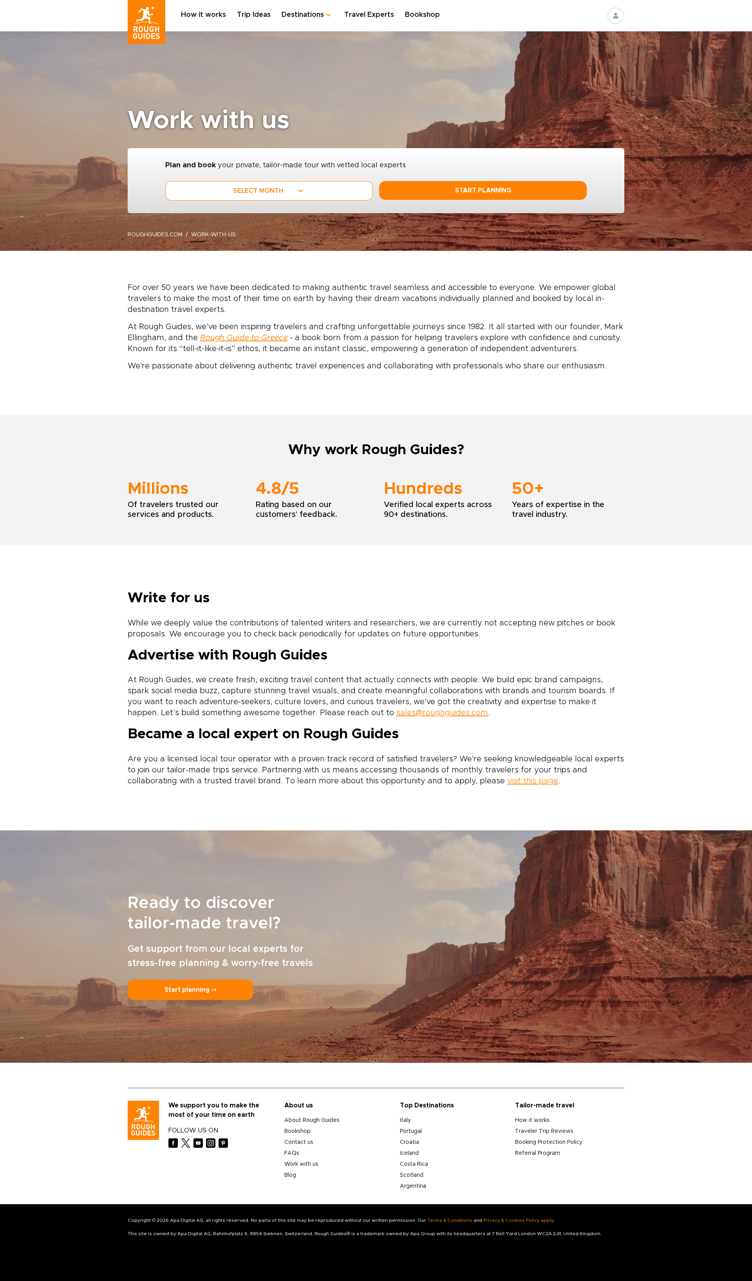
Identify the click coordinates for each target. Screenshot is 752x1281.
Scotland (411, 1175)
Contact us (298, 1142)
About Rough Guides (312, 1120)
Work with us (301, 1164)
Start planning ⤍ (190, 990)
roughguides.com (155, 234)
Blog (290, 1175)
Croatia (409, 1142)
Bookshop (422, 14)
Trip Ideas (254, 14)
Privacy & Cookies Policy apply (518, 1220)
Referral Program (537, 1153)
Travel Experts (369, 14)
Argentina (413, 1186)
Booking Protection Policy (548, 1142)
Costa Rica (414, 1164)
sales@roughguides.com (442, 713)
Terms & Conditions (449, 1220)
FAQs (291, 1153)
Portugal (411, 1131)
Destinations (303, 14)
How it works (203, 14)
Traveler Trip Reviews (544, 1131)
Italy (405, 1120)
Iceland (409, 1153)
